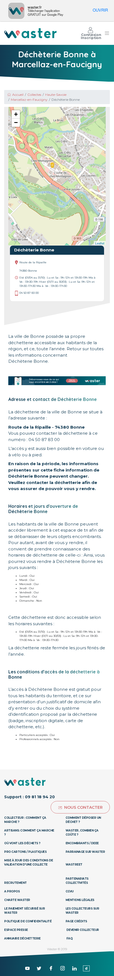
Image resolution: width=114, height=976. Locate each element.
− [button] (16, 122)
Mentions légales (80, 900)
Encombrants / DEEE (82, 843)
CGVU (70, 891)
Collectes (34, 94)
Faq (69, 938)
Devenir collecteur (82, 930)
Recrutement (15, 883)
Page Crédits (76, 921)
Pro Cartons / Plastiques (25, 852)
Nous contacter (83, 807)
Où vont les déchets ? (22, 843)
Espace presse (16, 930)
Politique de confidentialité (27, 921)
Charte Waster (17, 900)
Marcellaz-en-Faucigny (29, 99)
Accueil (18, 94)
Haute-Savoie (55, 94)
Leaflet (99, 243)
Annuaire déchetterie (22, 938)
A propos (12, 891)
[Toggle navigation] (107, 33)
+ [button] (16, 114)
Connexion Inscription (91, 36)
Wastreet (74, 864)
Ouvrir (100, 10)
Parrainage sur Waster (85, 852)
